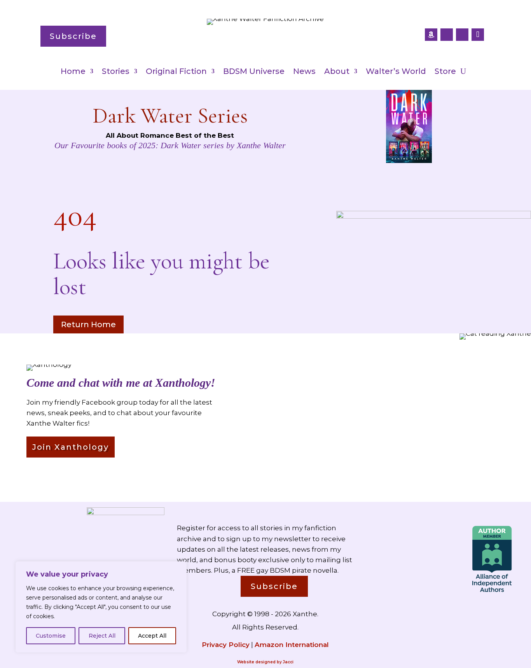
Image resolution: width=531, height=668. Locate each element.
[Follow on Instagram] (462, 34)
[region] (101, 606)
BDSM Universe (254, 72)
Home (73, 72)
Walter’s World (396, 72)
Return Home (88, 324)
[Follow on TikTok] (478, 34)
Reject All (102, 635)
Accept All (152, 635)
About (336, 72)
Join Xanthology (70, 447)
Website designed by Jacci (265, 661)
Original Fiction (176, 72)
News (304, 72)
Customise (51, 635)
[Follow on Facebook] (446, 34)
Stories (115, 72)
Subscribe (73, 36)
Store (445, 72)
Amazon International (292, 645)
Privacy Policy (226, 645)
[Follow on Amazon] (431, 34)
